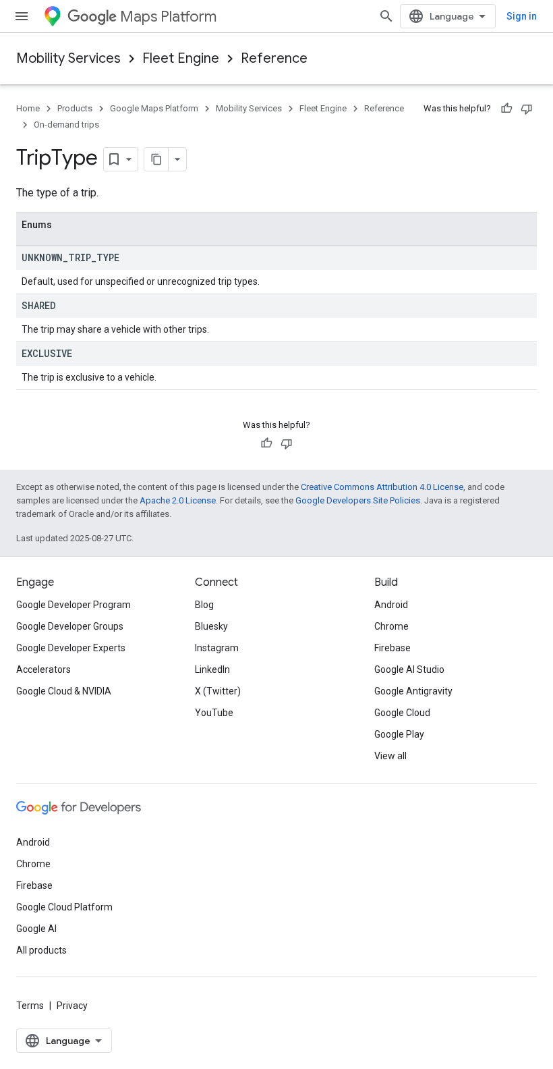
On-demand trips (66, 124)
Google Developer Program (73, 604)
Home (28, 108)
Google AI (36, 928)
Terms (30, 1005)
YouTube (214, 712)
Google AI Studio (409, 669)
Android (391, 604)
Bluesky (211, 626)
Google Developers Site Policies (357, 500)
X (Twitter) (218, 691)
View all (390, 755)
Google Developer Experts (70, 647)
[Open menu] (21, 16)
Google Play (399, 734)
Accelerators (43, 669)
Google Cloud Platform (64, 907)
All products (41, 950)
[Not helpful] (527, 109)
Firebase (392, 647)
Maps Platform (168, 16)
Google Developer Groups (69, 626)
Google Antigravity (413, 691)
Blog (204, 604)
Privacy (72, 1005)
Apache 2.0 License (178, 500)
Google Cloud (402, 712)
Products (74, 108)
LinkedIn (212, 669)
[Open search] (386, 16)
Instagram (217, 647)
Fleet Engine (180, 58)
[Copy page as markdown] (156, 159)
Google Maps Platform (154, 108)
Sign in (521, 16)
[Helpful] (506, 109)
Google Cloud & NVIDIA (63, 691)
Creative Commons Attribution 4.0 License (382, 487)
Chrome (391, 626)
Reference (274, 58)
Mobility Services (68, 58)
